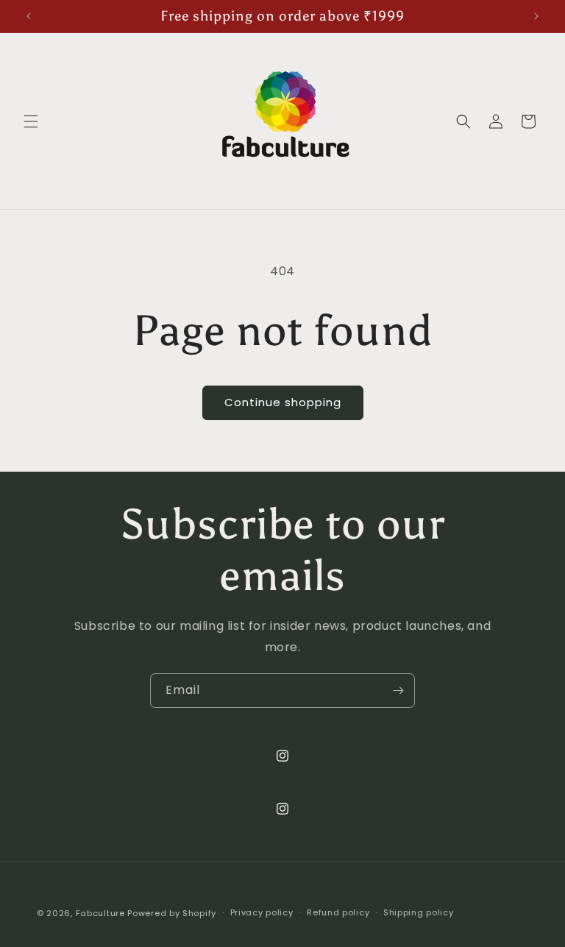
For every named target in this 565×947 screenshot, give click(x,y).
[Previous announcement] (29, 16)
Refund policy (338, 912)
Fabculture (100, 913)
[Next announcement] (536, 16)
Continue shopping (282, 402)
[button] (31, 121)
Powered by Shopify (171, 913)
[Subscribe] (398, 690)
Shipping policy (418, 912)
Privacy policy (262, 912)
